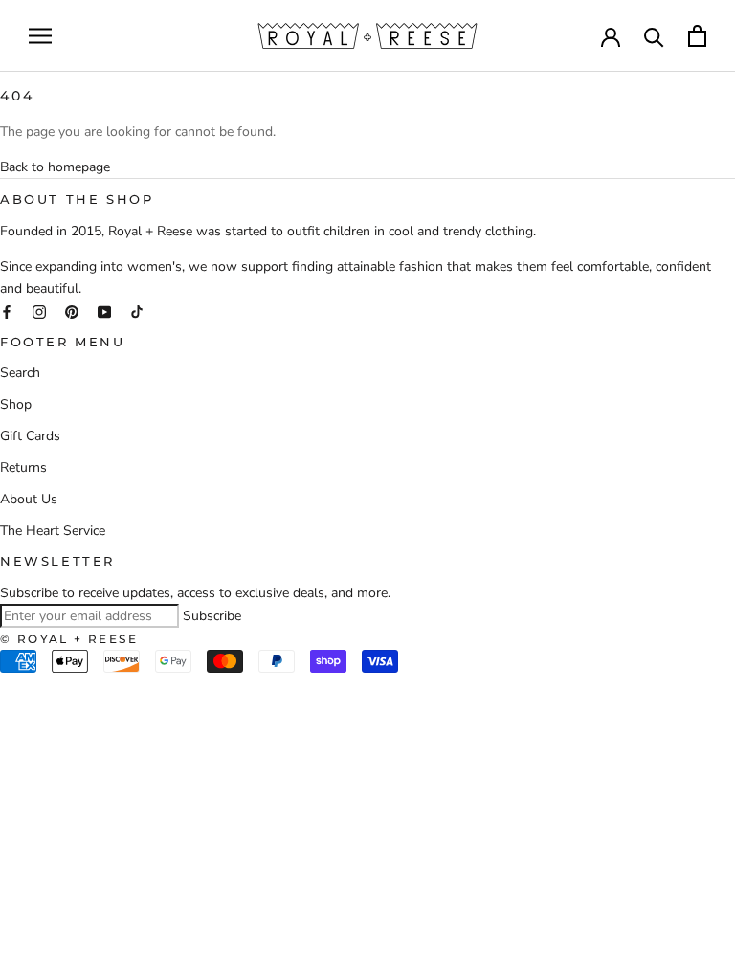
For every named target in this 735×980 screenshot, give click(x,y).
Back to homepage (55, 167)
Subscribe (212, 616)
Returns (23, 467)
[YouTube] (104, 311)
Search (20, 373)
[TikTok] (137, 311)
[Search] (654, 36)
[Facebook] (6, 311)
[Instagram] (39, 311)
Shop (16, 404)
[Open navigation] (40, 36)
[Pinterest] (71, 311)
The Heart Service (52, 531)
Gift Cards (30, 436)
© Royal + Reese (69, 639)
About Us (28, 499)
